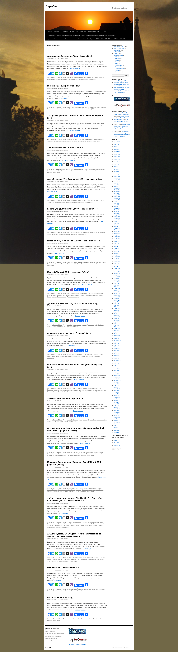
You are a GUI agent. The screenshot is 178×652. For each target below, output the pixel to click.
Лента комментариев (118, 444)
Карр (89, 420)
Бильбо (101, 522)
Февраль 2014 (117, 392)
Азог (89, 522)
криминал (80, 77)
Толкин (61, 525)
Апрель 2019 (117, 288)
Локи (69, 490)
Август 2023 (117, 201)
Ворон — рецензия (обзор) (60, 597)
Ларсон (49, 356)
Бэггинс (49, 559)
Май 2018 (116, 307)
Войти (115, 440)
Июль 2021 (116, 243)
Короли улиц (86, 232)
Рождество (50, 109)
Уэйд (75, 263)
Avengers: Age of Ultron (73, 488)
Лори (95, 232)
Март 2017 (116, 330)
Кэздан (91, 107)
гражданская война (94, 452)
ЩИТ (75, 491)
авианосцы (74, 293)
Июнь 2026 (116, 144)
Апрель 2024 (117, 188)
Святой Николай (69, 109)
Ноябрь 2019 (117, 276)
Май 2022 (116, 226)
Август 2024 (117, 181)
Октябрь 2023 (117, 198)
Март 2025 (116, 169)
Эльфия (101, 171)
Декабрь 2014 (117, 375)
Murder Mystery (70, 139)
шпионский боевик (66, 202)
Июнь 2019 (116, 285)
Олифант (101, 77)
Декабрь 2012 (117, 415)
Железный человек (96, 388)
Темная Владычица (52, 171)
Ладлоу (92, 232)
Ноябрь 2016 (117, 337)
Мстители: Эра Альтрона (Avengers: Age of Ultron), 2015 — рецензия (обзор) (75, 463)
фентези (63, 171)
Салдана (55, 392)
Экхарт (49, 297)
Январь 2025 (117, 173)
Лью (95, 107)
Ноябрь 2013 (117, 397)
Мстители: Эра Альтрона (88, 490)
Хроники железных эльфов (78, 171)
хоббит (82, 525)
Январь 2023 (117, 213)
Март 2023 (116, 210)
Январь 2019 (117, 293)
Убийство (55, 326)
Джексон (99, 488)
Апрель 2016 (117, 348)
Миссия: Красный (101, 107)
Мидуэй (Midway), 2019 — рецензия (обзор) (68, 272)
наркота (90, 77)
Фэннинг (57, 421)
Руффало (82, 356)
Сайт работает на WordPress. (121, 647)
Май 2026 (116, 146)
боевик (76, 77)
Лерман (104, 262)
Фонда (78, 263)
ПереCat (51, 6)
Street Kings (70, 232)
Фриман (102, 559)
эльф (91, 171)
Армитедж (93, 522)
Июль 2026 (116, 143)
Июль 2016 (116, 343)
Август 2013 (117, 402)
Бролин (85, 388)
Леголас (88, 524)
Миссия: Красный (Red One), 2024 (63, 85)
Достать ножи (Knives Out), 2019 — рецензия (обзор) (72, 303)
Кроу (94, 262)
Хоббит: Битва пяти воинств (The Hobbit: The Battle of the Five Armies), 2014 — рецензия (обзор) (75, 499)
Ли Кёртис (100, 325)
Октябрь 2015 (117, 358)
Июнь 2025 (116, 164)
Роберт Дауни (55, 591)
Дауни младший (92, 488)
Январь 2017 (117, 333)
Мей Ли (86, 77)
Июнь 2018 (116, 305)
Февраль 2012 (117, 432)
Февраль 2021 (117, 251)
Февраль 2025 (117, 171)
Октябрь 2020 (117, 258)
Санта (55, 109)
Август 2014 (117, 382)
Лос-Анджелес (101, 232)
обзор (103, 589)
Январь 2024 (117, 193)
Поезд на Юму (65, 263)
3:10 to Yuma (70, 262)
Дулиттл (49, 295)
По (82, 618)
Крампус (87, 107)
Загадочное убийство (99, 139)
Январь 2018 (117, 313)
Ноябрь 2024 (117, 176)
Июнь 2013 (116, 405)
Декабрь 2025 (117, 154)
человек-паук (76, 392)
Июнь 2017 (116, 325)
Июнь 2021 (116, 245)
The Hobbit (69, 557)
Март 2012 (116, 430)
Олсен (97, 490)
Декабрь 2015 (117, 355)
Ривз (53, 234)
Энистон (84, 141)
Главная (49, 32)
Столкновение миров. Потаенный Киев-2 (76, 39)
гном (62, 524)
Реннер (74, 356)
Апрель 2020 (117, 268)
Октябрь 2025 (117, 158)
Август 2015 (117, 362)
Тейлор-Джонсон (57, 491)
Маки (79, 453)
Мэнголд (52, 263)
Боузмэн (80, 388)
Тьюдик (71, 263)
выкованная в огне (82, 169)
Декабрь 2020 (117, 255)
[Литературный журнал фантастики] (122, 101)
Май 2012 (116, 427)
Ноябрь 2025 (117, 156)
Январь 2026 (117, 153)
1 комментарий (73, 561)
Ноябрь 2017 (117, 317)
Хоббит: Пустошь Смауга (58, 561)
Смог (104, 524)
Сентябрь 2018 (117, 300)
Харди (77, 79)
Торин (65, 525)
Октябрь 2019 (117, 278)
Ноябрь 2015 (117, 357)
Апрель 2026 (117, 148)
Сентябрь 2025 (117, 159)
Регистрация (116, 439)
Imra (67, 58)
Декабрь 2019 (117, 275)
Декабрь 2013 (117, 395)
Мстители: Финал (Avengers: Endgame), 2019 (69, 333)
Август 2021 (117, 241)
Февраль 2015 (117, 372)
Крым (116, 63)
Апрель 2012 (117, 429)
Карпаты (117, 60)
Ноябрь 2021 (117, 236)
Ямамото (59, 297)
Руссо (97, 200)
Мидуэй (64, 295)
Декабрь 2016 (117, 335)
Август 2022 (117, 221)
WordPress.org (117, 445)
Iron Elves (69, 169)
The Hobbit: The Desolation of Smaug (82, 557)
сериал (49, 421)
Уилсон (86, 295)
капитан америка (64, 390)
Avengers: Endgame (77, 354)
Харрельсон (91, 295)
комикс (101, 354)
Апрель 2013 (117, 409)
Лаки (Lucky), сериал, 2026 (120, 80)
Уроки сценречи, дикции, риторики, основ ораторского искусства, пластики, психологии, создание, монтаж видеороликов (81, 35)
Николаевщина (118, 65)
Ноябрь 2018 (117, 296)
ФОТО (99, 32)
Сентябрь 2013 (117, 400)
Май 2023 (116, 206)
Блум (59, 524)
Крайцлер (93, 420)
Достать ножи (90, 325)
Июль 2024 (116, 183)
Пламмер (49, 326)
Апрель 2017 (117, 328)
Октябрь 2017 (117, 318)
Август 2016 (117, 342)
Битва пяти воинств (52, 524)
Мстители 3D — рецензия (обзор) (63, 567)
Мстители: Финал (66, 356)
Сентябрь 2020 (117, 260)
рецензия (86, 618)
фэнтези (68, 171)
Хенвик (59, 202)
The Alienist (69, 420)
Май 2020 (116, 266)
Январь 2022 (117, 233)
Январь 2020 (117, 273)
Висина (75, 169)
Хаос (73, 79)
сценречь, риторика (118, 55)
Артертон (81, 139)
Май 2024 (116, 186)
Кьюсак (75, 618)
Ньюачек (60, 141)
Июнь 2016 (116, 345)
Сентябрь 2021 (117, 240)
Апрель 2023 (117, 208)
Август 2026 (117, 141)
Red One (69, 107)
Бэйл (79, 262)
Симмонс (84, 109)
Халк (65, 392)
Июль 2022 (116, 223)
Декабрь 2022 (117, 215)
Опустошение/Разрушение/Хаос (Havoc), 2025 (69, 56)
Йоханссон (89, 354)
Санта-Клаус (60, 109)
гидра (87, 452)
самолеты (73, 295)
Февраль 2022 (117, 231)
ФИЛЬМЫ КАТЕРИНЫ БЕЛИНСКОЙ (115, 39)
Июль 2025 (116, 163)
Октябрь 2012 (117, 419)
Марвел (54, 356)
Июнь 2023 (116, 205)
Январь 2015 (117, 373)
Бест (83, 293)
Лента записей (117, 442)
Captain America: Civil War (73, 452)
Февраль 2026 (117, 151)
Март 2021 (116, 250)
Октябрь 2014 (117, 378)
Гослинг (88, 200)
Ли (92, 524)
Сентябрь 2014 (117, 380)
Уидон (66, 491)
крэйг (96, 325)
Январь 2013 (117, 414)
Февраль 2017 (117, 332)
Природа (117, 70)
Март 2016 (116, 350)
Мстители (59, 356)
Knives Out (69, 325)
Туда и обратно (71, 525)
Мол (48, 263)
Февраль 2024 (117, 191)
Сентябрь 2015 (117, 360)
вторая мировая (93, 293)
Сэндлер (65, 141)
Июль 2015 (116, 363)
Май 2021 (116, 246)
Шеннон (60, 326)
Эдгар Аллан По (97, 618)
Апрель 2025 (117, 168)
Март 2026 (116, 149)
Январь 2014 (117, 393)
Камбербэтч (96, 354)
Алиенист (75, 420)
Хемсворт (88, 356)
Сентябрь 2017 (117, 320)
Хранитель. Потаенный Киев (55, 39)
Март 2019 (116, 290)
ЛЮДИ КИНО (92, 32)
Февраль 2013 (117, 412)
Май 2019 (116, 286)
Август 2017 (117, 322)
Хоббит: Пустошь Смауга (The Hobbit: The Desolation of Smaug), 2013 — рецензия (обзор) (74, 535)
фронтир (87, 263)
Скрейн (78, 295)
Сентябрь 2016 (117, 340)
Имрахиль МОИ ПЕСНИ (96, 39)
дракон (77, 524)
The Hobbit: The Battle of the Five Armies (77, 522)
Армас (79, 200)
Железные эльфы (96, 169)
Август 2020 (117, 261)
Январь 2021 (117, 253)
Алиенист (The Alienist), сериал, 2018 (65, 398)
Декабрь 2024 (117, 174)
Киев (116, 62)
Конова (103, 169)
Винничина (117, 58)
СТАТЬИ (105, 32)
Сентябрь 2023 (117, 199)
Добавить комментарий (89, 79)
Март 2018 (116, 310)
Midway (68, 293)
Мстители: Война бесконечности (93, 390)
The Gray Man (73, 200)
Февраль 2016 (117, 352)
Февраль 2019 (117, 291)
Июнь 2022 (116, 225)
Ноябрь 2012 (117, 417)
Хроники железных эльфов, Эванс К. (65, 147)
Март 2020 (116, 270)
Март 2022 (116, 230)
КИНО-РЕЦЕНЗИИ (68, 32)
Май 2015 (116, 367)
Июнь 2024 (116, 184)
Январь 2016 (117, 353)
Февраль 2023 (117, 211)
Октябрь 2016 (117, 338)
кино (71, 618)
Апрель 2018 (117, 308)
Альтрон (81, 488)
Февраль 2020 (117, 271)
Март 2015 (116, 370)
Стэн (68, 455)
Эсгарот (53, 527)
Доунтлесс (101, 293)
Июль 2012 (116, 424)
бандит (76, 262)
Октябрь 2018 (117, 298)
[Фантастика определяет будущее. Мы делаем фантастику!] (122, 108)
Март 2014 (116, 390)
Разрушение (63, 79)
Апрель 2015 (117, 368)
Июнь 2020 (116, 265)
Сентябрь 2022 (117, 220)
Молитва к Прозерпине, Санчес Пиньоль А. (121, 121)
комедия (49, 141)
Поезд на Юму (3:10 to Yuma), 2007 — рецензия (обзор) (73, 240)
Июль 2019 (116, 283)
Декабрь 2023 (117, 194)
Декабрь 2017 (117, 315)
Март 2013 (116, 410)
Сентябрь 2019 (117, 280)
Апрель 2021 (117, 248)
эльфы (49, 527)
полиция (57, 79)
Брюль (80, 420)
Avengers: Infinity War (72, 388)
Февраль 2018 (117, 312)
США (56, 234)
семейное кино (78, 109)
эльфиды (95, 171)
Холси (96, 295)
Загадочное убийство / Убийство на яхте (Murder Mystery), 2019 (75, 116)
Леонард (99, 262)
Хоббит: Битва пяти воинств (92, 525)
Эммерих (54, 297)
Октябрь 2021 (117, 238)
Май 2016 (116, 347)
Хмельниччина (118, 72)
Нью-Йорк (103, 420)
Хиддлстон (74, 591)
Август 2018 (117, 301)
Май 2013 (116, 407)
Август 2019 (117, 281)
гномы (89, 169)
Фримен (78, 525)
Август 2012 (117, 422)
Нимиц (68, 295)
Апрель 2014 (117, 388)
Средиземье (50, 525)
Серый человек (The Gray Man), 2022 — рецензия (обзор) (75, 179)
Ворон (68, 618)
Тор (63, 392)
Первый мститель (96, 453)
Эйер (68, 234)
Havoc (68, 77)
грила (77, 107)
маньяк (99, 420)
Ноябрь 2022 (117, 216)
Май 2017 (116, 327)
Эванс (81, 79)
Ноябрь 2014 (117, 377)
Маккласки (58, 295)
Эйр (72, 234)
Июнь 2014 (116, 385)
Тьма (59, 171)
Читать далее (75, 68)
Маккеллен (100, 524)
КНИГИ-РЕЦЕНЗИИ (80, 32)
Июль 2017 (116, 323)
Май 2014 (116, 387)
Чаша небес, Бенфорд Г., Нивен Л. (122, 82)
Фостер (83, 263)
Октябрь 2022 (117, 218)
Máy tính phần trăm (118, 119)
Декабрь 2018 (117, 295)
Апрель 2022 (117, 228)
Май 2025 (116, 166)
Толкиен (56, 525)
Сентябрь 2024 (117, 179)
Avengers (69, 354)
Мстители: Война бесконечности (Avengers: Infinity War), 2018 (74, 365)
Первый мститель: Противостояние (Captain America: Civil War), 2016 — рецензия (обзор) (75, 429)
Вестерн (83, 262)
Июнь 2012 (116, 425)
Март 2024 (116, 189)
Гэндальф (67, 524)
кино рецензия (87, 589)
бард (97, 522)
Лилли (95, 524)
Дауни (84, 354)
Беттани (83, 452)
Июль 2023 (116, 203)
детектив (90, 139)
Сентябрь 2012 (117, 420)
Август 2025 (117, 161)
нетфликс (95, 77)
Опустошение (51, 79)
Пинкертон (58, 263)
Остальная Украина (119, 68)
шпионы (73, 202)
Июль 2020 (116, 263)
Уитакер (69, 79)
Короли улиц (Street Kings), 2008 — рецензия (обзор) (72, 208)
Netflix (72, 77)
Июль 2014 (116, 383)
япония (64, 297)
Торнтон (54, 202)
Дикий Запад (89, 262)
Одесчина (117, 67)
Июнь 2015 (116, 365)
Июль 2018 (116, 303)
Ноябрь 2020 (117, 256)
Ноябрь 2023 (117, 196)
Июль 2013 (116, 404)
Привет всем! (57, 32)
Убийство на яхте (73, 141)
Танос (59, 392)
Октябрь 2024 (117, 178)
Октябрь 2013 (117, 398)
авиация (79, 293)
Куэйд (53, 295)
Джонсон (81, 107)
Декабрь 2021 (117, 235)
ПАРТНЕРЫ (117, 51)
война (87, 293)
